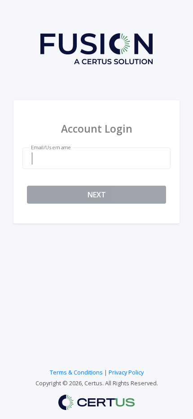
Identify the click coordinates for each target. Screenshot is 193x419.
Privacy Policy (126, 372)
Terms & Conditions (76, 372)
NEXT (97, 195)
